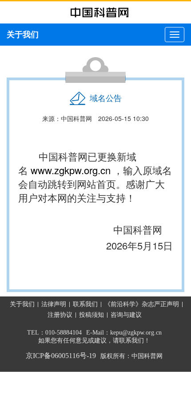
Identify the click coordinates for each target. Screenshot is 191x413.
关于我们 (22, 304)
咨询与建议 (126, 315)
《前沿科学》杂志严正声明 (141, 304)
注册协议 (60, 315)
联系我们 (85, 304)
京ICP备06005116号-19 (61, 355)
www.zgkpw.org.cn (71, 170)
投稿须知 (91, 315)
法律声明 (53, 304)
